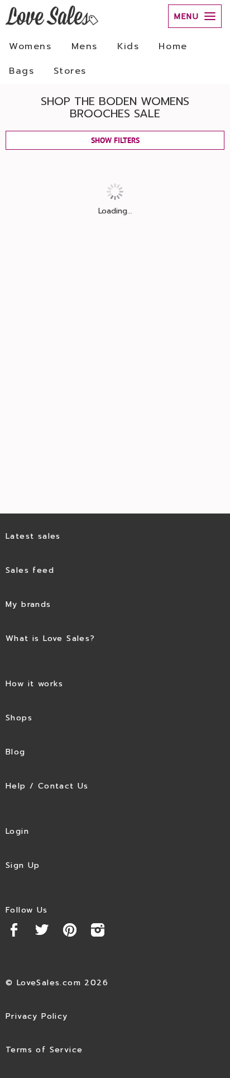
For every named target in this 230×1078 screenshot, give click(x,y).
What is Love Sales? (50, 638)
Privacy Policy (37, 1016)
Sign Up (23, 865)
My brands (28, 604)
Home (173, 46)
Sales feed (30, 570)
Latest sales (33, 536)
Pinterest (69, 930)
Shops (19, 718)
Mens (84, 46)
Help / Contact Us (47, 786)
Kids (128, 46)
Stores (70, 71)
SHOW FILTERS (115, 140)
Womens (30, 46)
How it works (35, 684)
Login (17, 831)
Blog (16, 752)
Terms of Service (44, 1050)
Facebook (14, 930)
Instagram (97, 930)
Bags (21, 71)
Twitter (41, 930)
